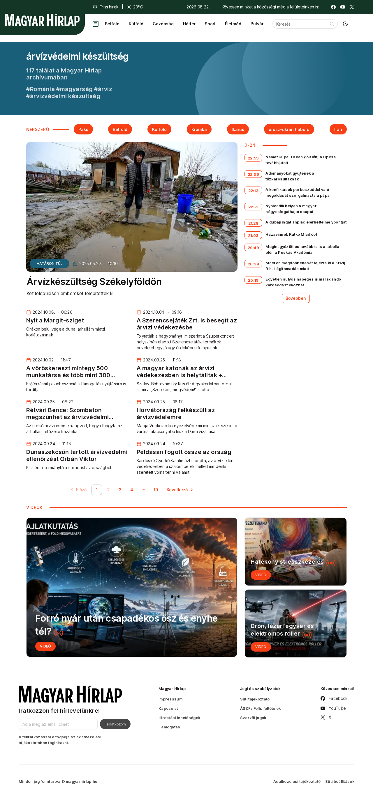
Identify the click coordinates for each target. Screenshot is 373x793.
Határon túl (49, 263)
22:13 (253, 190)
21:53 (253, 207)
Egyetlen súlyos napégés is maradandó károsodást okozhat (303, 282)
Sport (210, 23)
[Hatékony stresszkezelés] (295, 552)
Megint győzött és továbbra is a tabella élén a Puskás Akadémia (302, 249)
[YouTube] (342, 7)
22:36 (253, 174)
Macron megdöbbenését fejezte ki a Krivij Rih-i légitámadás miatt (305, 265)
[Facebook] (333, 7)
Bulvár (257, 23)
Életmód (233, 23)
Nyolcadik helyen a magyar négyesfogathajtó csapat (291, 208)
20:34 (253, 264)
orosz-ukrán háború (289, 129)
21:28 (253, 223)
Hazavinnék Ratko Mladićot (291, 234)
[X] (352, 7)
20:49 (253, 247)
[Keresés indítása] (332, 24)
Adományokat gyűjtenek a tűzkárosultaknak (289, 176)
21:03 (253, 235)
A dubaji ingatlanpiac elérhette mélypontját (305, 222)
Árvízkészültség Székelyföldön (94, 281)
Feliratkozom (115, 724)
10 (156, 489)
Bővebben (296, 298)
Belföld (112, 23)
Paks (83, 129)
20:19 (253, 280)
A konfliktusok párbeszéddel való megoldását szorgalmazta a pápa (297, 192)
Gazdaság (163, 23)
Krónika (199, 129)
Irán (338, 129)
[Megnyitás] (95, 24)
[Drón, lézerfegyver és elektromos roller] (295, 623)
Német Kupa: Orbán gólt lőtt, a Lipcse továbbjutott (300, 160)
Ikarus (238, 129)
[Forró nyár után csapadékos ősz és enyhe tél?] (132, 587)
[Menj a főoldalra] (42, 20)
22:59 (253, 158)
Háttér (189, 23)
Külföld (136, 23)
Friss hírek (109, 6)
